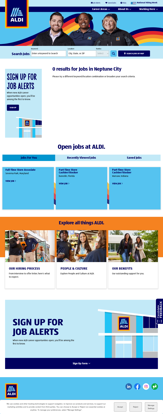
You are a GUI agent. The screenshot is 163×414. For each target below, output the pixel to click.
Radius (98, 49)
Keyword (34, 49)
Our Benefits (122, 268)
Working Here (147, 9)
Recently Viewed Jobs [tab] (81, 157)
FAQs (124, 3)
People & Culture (73, 268)
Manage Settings (151, 407)
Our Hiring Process (24, 268)
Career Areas (99, 9)
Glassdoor (154, 386)
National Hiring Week (147, 3)
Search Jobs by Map (135, 54)
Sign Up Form (80, 363)
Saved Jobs (112, 3)
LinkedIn (128, 386)
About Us (123, 9)
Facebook (137, 386)
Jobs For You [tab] (29, 157)
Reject (135, 407)
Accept (120, 407)
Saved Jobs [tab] (134, 157)
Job (96, 3)
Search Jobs (114, 53)
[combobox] (82, 53)
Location (71, 49)
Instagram (146, 386)
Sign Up (13, 108)
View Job (9, 181)
